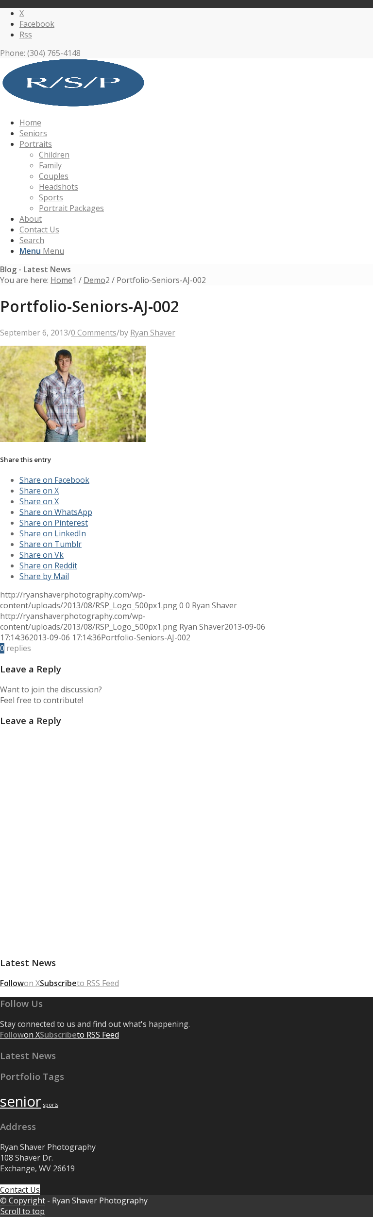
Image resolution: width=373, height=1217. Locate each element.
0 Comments (94, 332)
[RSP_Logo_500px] (73, 104)
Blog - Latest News (35, 269)
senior (20, 1101)
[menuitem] (196, 122)
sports (50, 1104)
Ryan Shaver (152, 332)
